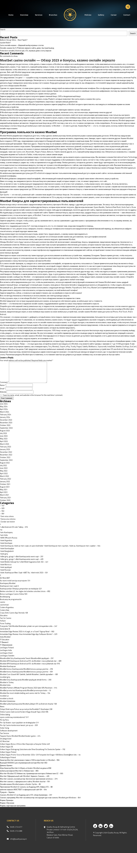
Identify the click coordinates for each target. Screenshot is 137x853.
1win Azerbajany (6, 532)
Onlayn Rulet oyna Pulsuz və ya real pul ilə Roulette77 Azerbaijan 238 (26, 709)
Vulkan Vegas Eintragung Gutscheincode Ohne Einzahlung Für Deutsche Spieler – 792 (32, 749)
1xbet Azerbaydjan (7, 548)
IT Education (4, 639)
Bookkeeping (5, 596)
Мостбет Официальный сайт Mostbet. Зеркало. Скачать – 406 (24, 776)
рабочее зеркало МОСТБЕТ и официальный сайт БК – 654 (23, 789)
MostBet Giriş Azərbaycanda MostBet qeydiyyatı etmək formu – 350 (25, 679)
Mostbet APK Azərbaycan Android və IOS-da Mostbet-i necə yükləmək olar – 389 (30, 661)
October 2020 (5, 500)
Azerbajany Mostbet (7, 583)
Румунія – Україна (7, 792)
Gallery (101, 14)
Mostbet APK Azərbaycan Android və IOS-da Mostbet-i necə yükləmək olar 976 (30, 663)
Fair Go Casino (5, 618)
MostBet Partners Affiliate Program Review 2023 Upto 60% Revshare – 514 (28, 687)
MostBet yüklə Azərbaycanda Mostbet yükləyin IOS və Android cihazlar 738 (28, 703)
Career (114, 14)
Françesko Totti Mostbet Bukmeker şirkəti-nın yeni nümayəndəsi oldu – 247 (28, 626)
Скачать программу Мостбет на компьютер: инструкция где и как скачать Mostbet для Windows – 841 (40, 797)
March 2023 (4, 444)
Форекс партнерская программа (12, 805)
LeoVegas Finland (7, 647)
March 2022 (4, 476)
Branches (53, 14)
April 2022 (4, 473)
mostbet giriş (5, 677)
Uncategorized (5, 738)
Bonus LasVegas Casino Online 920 (13, 594)
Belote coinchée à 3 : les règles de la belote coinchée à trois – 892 (25, 591)
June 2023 (3, 436)
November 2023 (6, 422)
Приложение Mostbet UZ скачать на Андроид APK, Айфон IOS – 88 (26, 786)
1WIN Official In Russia (8, 537)
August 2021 (5, 486)
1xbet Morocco (6, 564)
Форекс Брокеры (6, 800)
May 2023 (3, 438)
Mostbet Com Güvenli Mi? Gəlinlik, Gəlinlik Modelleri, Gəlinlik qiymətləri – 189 (29, 674)
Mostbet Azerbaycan (8, 666)
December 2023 (6, 420)
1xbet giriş (4, 553)
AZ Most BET (5, 578)
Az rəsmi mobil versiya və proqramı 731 (15, 580)
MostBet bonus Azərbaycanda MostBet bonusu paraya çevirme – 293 (26, 669)
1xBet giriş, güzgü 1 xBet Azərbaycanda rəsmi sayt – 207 (21, 556)
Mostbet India (5, 685)
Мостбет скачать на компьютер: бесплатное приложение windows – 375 (28, 778)
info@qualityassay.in (18, 839)
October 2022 (5, 457)
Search (2, 29)
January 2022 (5, 481)
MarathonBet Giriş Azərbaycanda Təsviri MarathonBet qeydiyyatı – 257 (27, 658)
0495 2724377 (16, 827)
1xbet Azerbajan (6, 543)
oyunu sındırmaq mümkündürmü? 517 (14, 717)
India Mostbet (5, 636)
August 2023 (5, 430)
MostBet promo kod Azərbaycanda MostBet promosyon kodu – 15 (25, 690)
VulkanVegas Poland (8, 757)
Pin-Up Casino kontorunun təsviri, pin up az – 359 (19, 725)
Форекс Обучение (7, 803)
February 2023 (5, 446)
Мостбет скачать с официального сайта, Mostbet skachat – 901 (25, 781)
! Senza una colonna (7, 519)
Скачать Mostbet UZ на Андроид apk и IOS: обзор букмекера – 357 (26, 795)
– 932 (2, 511)
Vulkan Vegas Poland (8, 752)
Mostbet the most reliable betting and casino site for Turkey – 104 (25, 693)
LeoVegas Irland (6, 653)
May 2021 (3, 489)
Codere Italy (4, 610)
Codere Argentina (7, 607)
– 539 (2, 508)
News (2, 706)
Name (3, 385)
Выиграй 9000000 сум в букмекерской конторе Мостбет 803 (23, 762)
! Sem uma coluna (7, 516)
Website (3, 392)
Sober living (4, 728)
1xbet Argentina (6, 540)
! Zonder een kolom (7, 521)
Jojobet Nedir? (5, 42)
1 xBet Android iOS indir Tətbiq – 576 (14, 527)
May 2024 (3, 406)
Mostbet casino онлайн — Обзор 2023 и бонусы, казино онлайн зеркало (57, 60)
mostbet (73, 309)
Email (2, 388)
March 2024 (4, 411)
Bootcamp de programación (11, 599)
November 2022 (6, 454)
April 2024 (4, 409)
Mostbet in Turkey (7, 682)
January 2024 (5, 417)
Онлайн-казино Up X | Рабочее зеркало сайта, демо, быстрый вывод (27, 48)
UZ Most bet (4, 741)
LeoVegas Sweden (7, 655)
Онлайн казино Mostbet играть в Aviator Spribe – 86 (20, 784)
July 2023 (3, 433)
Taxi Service (4, 733)
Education (3, 615)
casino (2, 602)
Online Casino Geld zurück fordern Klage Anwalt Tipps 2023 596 (24, 711)
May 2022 (3, 470)
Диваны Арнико (6, 765)
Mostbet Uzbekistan (7, 701)
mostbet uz (4, 695)
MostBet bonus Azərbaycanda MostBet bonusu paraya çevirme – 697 (26, 671)
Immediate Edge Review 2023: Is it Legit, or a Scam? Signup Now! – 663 (27, 631)
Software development (8, 730)
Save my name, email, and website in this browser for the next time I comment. (33, 395)
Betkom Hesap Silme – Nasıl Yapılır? (13, 40)
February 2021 (5, 497)
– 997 (2, 513)
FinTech (3, 620)
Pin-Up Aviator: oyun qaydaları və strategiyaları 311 (19, 722)
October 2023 (5, 425)
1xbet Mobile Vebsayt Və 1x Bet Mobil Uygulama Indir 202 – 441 (24, 561)
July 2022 (3, 465)
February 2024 (5, 414)
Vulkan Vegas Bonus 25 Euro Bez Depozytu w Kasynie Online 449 (25, 744)
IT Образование (6, 645)
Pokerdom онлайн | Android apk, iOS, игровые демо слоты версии (25, 50)
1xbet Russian (5, 570)
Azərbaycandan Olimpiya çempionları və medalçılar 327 (21, 588)
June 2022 (3, 468)
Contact (126, 14)
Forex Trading (5, 623)
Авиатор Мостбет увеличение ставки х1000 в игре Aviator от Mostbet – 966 (29, 760)
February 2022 (5, 478)
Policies (88, 14)
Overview (24, 14)
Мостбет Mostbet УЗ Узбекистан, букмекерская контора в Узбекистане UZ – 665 (31, 773)
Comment (4, 382)
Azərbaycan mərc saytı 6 (9, 586)
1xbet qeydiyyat (6, 567)
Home (10, 14)
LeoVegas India (6, 650)
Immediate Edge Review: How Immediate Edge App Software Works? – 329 (28, 634)
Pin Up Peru (4, 720)
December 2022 (6, 452)
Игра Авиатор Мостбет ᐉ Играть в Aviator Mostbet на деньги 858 (25, 768)
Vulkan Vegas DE (6, 746)
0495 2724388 (16, 831)
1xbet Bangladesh (7, 551)
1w (1, 529)
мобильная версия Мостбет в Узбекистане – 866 (19, 770)
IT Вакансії (4, 642)
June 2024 (3, 403)
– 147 (2, 505)
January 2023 (5, 449)
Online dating (5, 714)
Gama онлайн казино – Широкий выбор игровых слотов (22, 45)
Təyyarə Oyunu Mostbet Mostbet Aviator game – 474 (20, 736)
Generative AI (5, 628)
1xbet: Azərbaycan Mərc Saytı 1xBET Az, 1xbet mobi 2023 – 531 (24, 572)
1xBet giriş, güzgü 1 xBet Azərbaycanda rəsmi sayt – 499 (21, 559)
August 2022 (5, 462)
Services (38, 14)
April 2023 (4, 441)
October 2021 (5, 484)
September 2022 (6, 460)
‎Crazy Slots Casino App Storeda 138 (14, 612)
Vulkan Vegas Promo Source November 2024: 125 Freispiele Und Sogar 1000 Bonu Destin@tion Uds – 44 (40, 754)
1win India (4, 535)
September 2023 (6, 428)
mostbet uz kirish (6, 698)
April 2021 (4, 492)
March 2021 (4, 495)
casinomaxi (4, 604)
